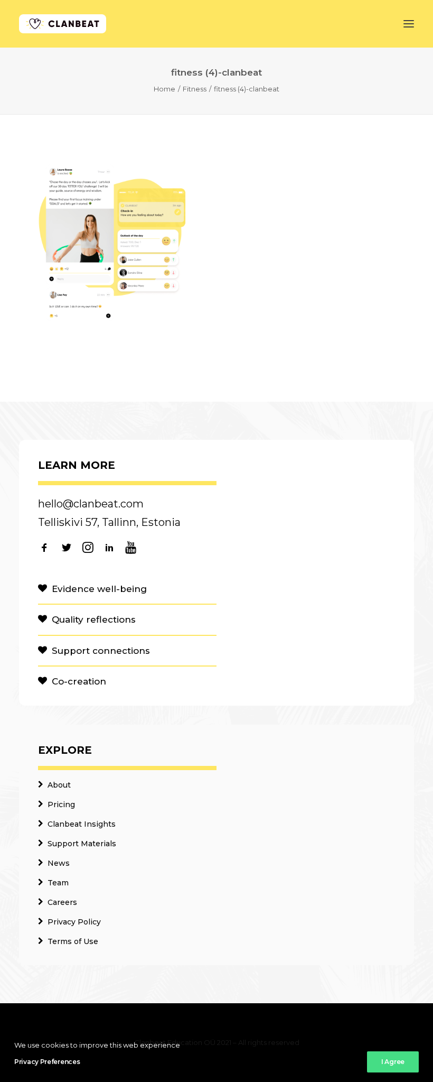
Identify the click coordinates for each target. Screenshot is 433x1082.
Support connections (101, 650)
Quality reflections (94, 619)
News (59, 863)
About (59, 785)
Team (58, 882)
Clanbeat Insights (82, 824)
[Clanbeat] (62, 23)
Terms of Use (73, 941)
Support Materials (82, 843)
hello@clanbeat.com (91, 503)
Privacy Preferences (47, 1062)
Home (164, 89)
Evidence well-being (99, 589)
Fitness (194, 89)
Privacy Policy (74, 922)
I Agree (392, 1062)
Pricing (61, 804)
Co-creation (79, 681)
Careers (62, 902)
